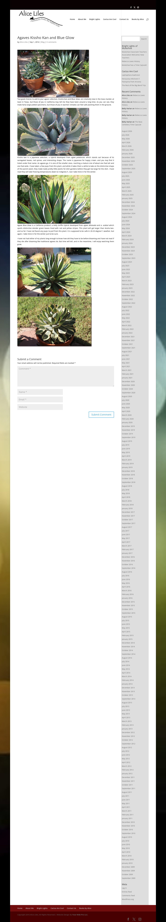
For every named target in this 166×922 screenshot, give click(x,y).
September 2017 (128, 523)
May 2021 (126, 363)
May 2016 (126, 583)
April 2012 (126, 762)
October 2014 (127, 650)
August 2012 (127, 747)
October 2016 (127, 564)
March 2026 (126, 146)
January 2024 (127, 243)
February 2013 (128, 725)
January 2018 (127, 508)
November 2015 (128, 605)
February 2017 (128, 549)
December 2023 (128, 247)
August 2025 (127, 172)
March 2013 (126, 721)
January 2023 (127, 288)
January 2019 (127, 467)
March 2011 (126, 811)
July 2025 (125, 176)
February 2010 (128, 859)
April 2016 (126, 587)
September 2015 (128, 613)
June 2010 (126, 844)
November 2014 (128, 646)
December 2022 (128, 292)
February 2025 (128, 195)
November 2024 (128, 206)
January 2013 (127, 729)
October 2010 (127, 829)
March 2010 (126, 856)
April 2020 (126, 411)
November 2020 (128, 385)
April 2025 (126, 187)
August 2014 (127, 658)
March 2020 (126, 415)
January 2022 (127, 333)
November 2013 (128, 691)
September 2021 (128, 348)
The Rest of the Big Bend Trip (134, 85)
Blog (43, 42)
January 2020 (127, 422)
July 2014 (125, 661)
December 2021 (128, 336)
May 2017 (126, 538)
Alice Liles (24, 42)
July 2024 (125, 221)
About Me (82, 19)
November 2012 (128, 736)
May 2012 (126, 758)
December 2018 (128, 471)
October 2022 (127, 299)
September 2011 (128, 788)
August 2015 (127, 617)
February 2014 (128, 680)
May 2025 (126, 183)
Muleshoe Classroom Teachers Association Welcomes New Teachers (134, 55)
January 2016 (127, 598)
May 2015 (126, 628)
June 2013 (126, 710)
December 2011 (128, 777)
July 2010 (125, 841)
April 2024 (126, 232)
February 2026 (128, 150)
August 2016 (127, 572)
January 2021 (127, 378)
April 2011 (126, 807)
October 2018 (127, 478)
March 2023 (126, 280)
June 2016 (126, 579)
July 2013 (125, 706)
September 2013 (128, 699)
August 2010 (127, 837)
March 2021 (126, 370)
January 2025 (127, 198)
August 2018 (127, 486)
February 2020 (128, 419)
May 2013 (126, 714)
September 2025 (128, 168)
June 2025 (126, 180)
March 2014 (126, 676)
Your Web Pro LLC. (80, 915)
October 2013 (127, 695)
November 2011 (128, 781)
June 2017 (126, 534)
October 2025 (127, 165)
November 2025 (128, 161)
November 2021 (128, 340)
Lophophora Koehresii (131, 75)
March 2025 (126, 191)
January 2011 (127, 818)
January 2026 (127, 153)
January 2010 (127, 863)
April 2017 (126, 542)
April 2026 (126, 142)
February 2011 (128, 814)
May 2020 (126, 407)
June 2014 (126, 665)
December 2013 (128, 687)
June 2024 (126, 224)
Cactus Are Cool (109, 19)
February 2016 (128, 594)
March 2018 (126, 501)
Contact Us (124, 19)
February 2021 (128, 374)
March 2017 (126, 546)
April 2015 (126, 631)
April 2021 (126, 366)
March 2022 (126, 325)
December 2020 (128, 381)
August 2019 (127, 441)
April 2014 (126, 673)
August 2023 (127, 262)
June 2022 (126, 314)
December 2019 (128, 426)
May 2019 (126, 452)
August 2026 (127, 131)
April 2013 (126, 717)
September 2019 (128, 437)
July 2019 (125, 445)
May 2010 (126, 848)
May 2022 (126, 318)
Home (72, 19)
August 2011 (127, 792)
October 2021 (127, 344)
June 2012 (126, 755)
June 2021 (126, 359)
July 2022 (125, 310)
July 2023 (125, 265)
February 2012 (128, 770)
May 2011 (126, 803)
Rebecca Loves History (131, 61)
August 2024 (127, 217)
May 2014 (126, 669)
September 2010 (128, 833)
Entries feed (127, 892)
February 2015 (128, 635)
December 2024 (128, 202)
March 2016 (126, 590)
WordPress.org (128, 899)
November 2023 (128, 251)
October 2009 (127, 874)
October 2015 (127, 609)
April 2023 (126, 277)
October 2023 (127, 254)
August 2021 (127, 351)
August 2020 (127, 396)
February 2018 (128, 505)
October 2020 (127, 389)
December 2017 (128, 512)
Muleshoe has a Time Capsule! (134, 65)
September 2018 (128, 482)
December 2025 (128, 157)
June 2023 (126, 269)
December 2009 (128, 867)
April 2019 (126, 456)
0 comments (52, 42)
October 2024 (127, 209)
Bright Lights (94, 19)
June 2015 (126, 624)
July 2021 (125, 355)
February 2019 (128, 463)
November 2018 (128, 475)
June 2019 (126, 448)
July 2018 (125, 490)
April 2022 (126, 322)
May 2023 (126, 273)
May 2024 (126, 228)
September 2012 (128, 744)
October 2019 (127, 434)
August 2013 (127, 702)
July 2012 (125, 751)
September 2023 (128, 258)
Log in (124, 888)
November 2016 (128, 561)
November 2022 (128, 295)
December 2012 (128, 732)
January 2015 (127, 639)
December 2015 (128, 602)
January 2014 (127, 684)
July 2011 (125, 796)
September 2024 (128, 213)
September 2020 (128, 392)
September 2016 (128, 568)
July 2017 (125, 531)
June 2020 (126, 404)
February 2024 (128, 239)
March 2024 (126, 236)
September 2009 (128, 878)
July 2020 (125, 400)
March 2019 (126, 460)
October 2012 (127, 740)
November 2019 (128, 430)
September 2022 (128, 303)
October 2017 (127, 519)
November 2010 (128, 826)
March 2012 (126, 766)
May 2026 (126, 139)
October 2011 (127, 785)
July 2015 (125, 620)
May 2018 (126, 493)
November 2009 (128, 870)
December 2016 (128, 557)
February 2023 (128, 284)
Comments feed (128, 895)
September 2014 (128, 654)
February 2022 (128, 329)
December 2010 (128, 822)
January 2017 (127, 553)
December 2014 (128, 643)
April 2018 (126, 497)
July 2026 (125, 135)
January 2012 (127, 773)
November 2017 (128, 516)
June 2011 (126, 800)
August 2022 (127, 307)
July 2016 (125, 575)
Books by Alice (138, 19)
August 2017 (127, 527)
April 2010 (126, 852)
